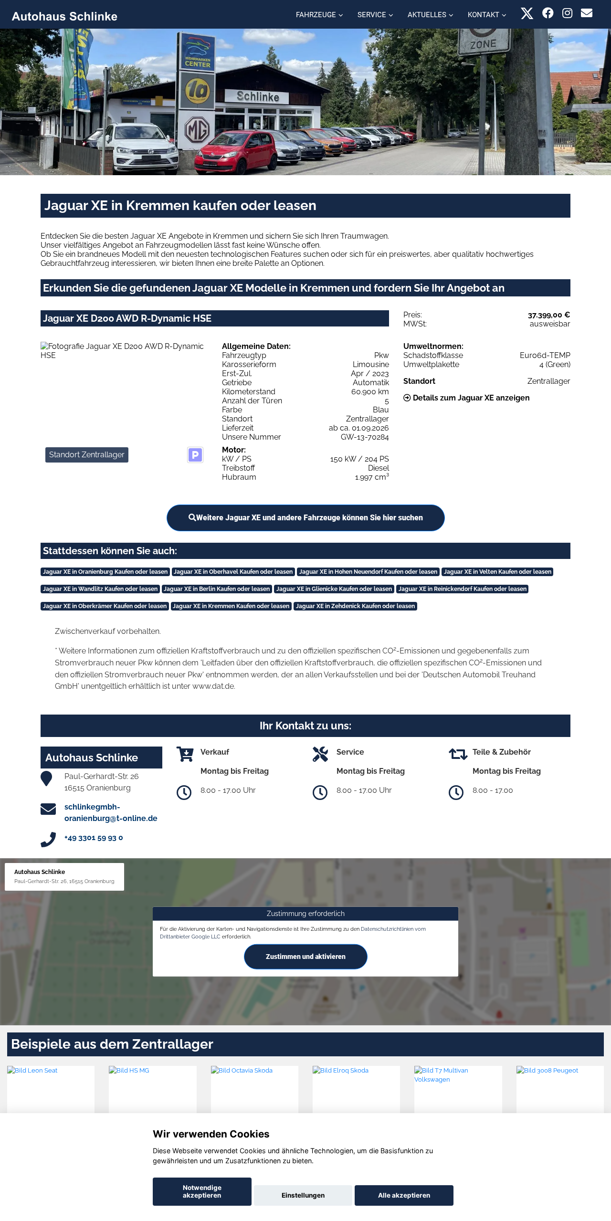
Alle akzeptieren (404, 1195)
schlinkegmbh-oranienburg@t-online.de (111, 812)
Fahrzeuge (316, 15)
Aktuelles (427, 15)
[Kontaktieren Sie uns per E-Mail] (586, 13)
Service (372, 15)
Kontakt (483, 15)
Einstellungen (303, 1195)
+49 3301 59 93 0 (93, 837)
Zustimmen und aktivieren (306, 956)
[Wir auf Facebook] (548, 13)
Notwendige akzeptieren (202, 1191)
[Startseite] (64, 15)
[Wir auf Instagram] (567, 13)
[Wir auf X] (527, 13)
